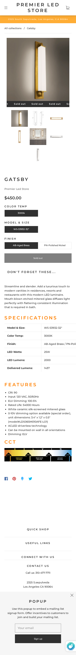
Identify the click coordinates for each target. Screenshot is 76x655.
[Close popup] (72, 596)
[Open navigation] (8, 7)
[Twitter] (30, 479)
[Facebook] (6, 479)
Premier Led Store (38, 7)
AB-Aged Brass (21, 245)
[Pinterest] (14, 479)
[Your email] (38, 628)
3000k (21, 213)
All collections (13, 28)
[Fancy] (22, 479)
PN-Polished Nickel (54, 245)
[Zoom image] (38, 70)
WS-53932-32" (21, 229)
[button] (13, 70)
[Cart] (67, 8)
